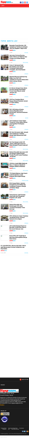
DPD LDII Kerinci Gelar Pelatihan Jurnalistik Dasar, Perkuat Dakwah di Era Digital (18, 217)
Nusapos (4, 429)
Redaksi (2, 405)
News (26, 118)
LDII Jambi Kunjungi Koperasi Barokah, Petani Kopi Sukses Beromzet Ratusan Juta (17, 227)
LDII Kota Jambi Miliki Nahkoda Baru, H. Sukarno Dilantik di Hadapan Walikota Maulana (18, 165)
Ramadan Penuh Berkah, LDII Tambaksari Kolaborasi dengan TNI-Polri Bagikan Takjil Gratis (18, 47)
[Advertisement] (14, 23)
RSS (27, 431)
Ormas (26, 73)
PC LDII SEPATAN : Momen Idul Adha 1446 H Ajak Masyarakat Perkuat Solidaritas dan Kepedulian (13, 247)
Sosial (26, 52)
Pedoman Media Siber (13, 428)
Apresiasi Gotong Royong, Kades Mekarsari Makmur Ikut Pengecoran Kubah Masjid (18, 57)
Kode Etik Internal (15, 429)
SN (3, 5)
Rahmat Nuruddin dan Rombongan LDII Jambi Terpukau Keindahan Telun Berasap (17, 207)
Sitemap (26, 431)
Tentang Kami (3, 428)
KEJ (9, 429)
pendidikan (25, 180)
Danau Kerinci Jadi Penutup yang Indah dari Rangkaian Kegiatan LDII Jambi (17, 196)
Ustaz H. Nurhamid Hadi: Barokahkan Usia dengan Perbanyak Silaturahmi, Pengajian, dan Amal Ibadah (17, 67)
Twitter (24, 431)
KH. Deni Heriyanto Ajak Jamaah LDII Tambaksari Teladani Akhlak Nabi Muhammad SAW (18, 133)
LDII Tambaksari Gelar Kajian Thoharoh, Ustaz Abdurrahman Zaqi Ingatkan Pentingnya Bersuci (18, 123)
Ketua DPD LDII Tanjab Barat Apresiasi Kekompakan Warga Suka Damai (18, 237)
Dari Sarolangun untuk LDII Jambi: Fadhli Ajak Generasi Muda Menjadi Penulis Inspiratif (18, 143)
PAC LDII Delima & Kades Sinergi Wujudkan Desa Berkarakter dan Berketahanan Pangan (18, 112)
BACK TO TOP (25, 379)
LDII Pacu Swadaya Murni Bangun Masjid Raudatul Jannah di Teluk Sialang (18, 101)
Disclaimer (21, 428)
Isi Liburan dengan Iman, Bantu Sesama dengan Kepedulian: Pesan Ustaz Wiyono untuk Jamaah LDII (18, 90)
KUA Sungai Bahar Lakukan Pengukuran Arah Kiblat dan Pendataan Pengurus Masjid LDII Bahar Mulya (17, 186)
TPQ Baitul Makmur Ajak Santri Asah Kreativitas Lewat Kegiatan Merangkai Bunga (18, 175)
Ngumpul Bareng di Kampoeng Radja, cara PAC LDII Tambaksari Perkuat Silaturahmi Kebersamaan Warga (18, 79)
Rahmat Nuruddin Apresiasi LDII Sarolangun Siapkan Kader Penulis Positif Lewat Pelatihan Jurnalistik (18, 154)
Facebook (22, 431)
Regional (25, 62)
